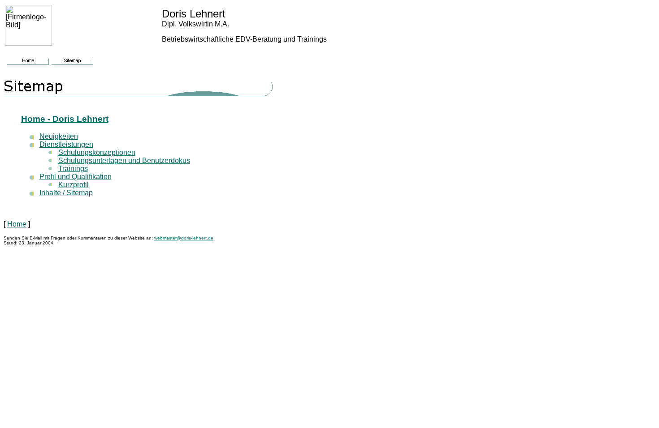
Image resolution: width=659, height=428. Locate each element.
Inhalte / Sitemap (66, 193)
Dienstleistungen (66, 144)
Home (16, 224)
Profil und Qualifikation (75, 176)
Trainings (73, 168)
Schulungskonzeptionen (96, 152)
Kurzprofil (73, 184)
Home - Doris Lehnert (64, 119)
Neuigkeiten (58, 136)
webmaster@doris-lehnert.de (183, 237)
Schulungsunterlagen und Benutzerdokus (124, 160)
